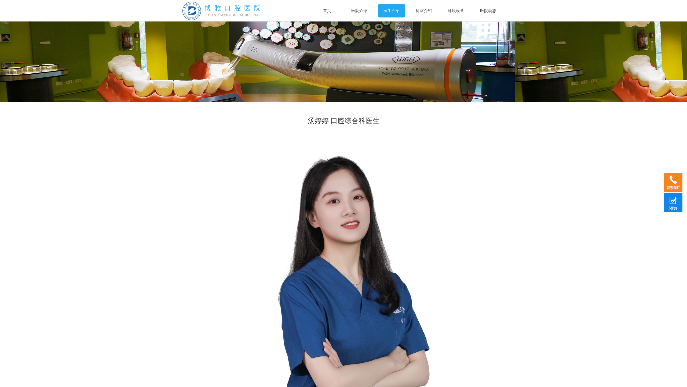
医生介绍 (391, 11)
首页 (327, 11)
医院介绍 (359, 11)
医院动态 (488, 11)
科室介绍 (424, 11)
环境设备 (456, 11)
